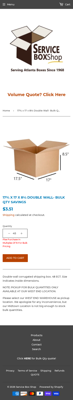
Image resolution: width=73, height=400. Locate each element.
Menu (10, 4)
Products (36, 335)
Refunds (59, 370)
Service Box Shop (26, 386)
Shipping (9, 215)
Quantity (7, 226)
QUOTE (35, 374)
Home (6, 110)
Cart (67, 4)
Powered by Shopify (51, 386)
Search (36, 349)
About (36, 340)
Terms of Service (27, 370)
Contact (37, 344)
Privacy (10, 370)
